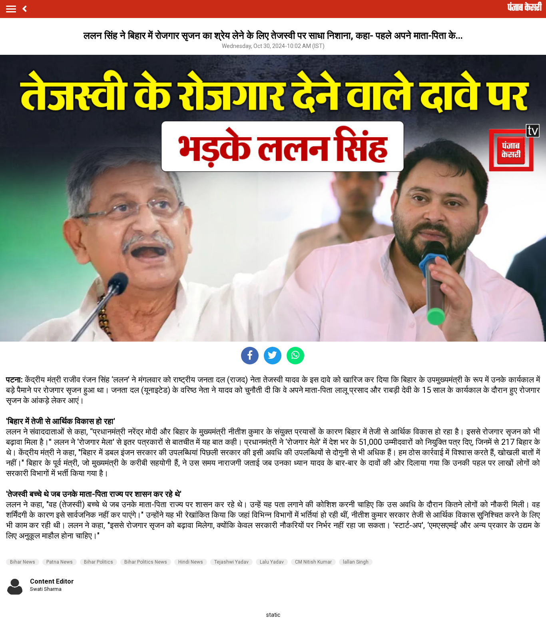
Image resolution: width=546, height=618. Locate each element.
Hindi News (190, 562)
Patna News (59, 562)
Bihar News (22, 562)
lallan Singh (356, 562)
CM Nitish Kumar (313, 562)
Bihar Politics (98, 562)
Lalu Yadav (272, 562)
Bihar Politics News (145, 562)
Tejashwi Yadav (231, 562)
